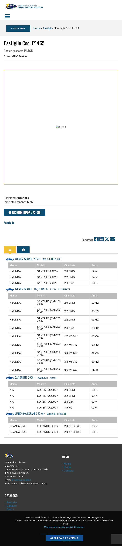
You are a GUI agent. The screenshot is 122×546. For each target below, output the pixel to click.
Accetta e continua (64, 537)
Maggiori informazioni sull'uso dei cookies (64, 526)
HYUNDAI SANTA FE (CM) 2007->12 (42, 289)
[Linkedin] (101, 239)
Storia (67, 467)
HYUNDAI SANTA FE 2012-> (38, 259)
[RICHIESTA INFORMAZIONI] (23, 249)
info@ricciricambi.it (21, 479)
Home (37, 28)
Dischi (10, 509)
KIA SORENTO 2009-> (35, 377)
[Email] (112, 239)
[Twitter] (107, 239)
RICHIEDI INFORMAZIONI (26, 212)
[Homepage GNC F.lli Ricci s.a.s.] (24, 6)
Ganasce (12, 505)
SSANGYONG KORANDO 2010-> (40, 414)
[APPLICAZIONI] (10, 249)
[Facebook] (96, 239)
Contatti (69, 470)
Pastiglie (19, 28)
